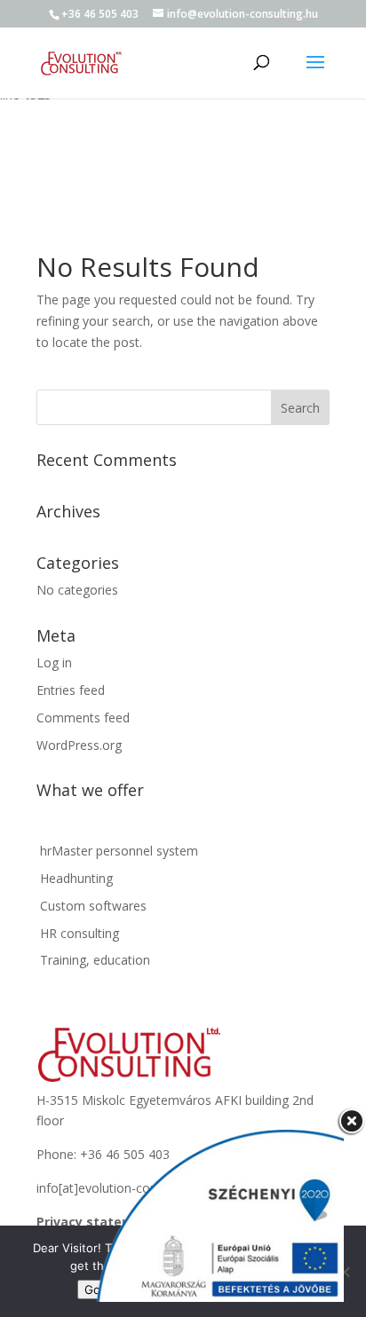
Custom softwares (91, 905)
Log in (54, 662)
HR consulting (77, 933)
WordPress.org (79, 745)
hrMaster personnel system (117, 850)
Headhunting (74, 878)
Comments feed (83, 717)
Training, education (93, 959)
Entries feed (70, 690)
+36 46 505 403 (100, 13)
